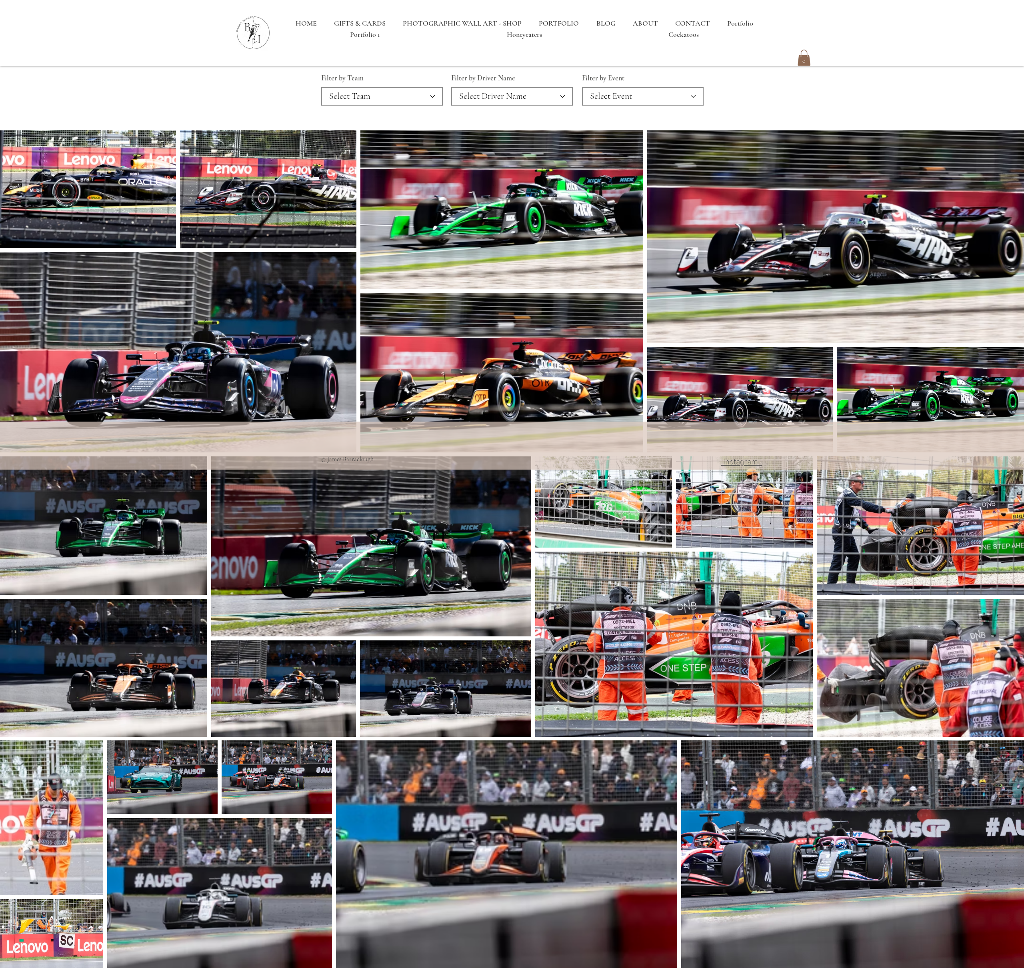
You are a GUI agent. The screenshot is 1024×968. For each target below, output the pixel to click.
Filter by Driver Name (483, 78)
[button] (804, 58)
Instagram (741, 460)
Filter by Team (342, 78)
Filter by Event (603, 78)
